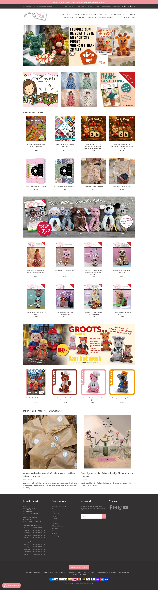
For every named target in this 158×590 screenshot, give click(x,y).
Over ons (55, 523)
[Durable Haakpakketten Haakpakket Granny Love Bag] (93, 171)
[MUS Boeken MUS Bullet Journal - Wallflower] (64, 171)
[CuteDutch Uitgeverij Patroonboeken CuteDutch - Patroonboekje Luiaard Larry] (122, 254)
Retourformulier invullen (79, 567)
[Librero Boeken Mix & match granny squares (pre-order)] (64, 128)
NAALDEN (130, 14)
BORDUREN (67, 17)
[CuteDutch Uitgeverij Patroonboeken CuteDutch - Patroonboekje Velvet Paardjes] (64, 296)
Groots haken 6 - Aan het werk (36, 398)
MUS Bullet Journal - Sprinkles (36, 186)
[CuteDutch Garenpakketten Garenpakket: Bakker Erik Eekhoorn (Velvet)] (64, 382)
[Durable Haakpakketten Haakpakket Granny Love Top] (122, 171)
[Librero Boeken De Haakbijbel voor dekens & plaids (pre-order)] (36, 128)
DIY (118, 17)
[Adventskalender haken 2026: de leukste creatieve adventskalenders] (50, 442)
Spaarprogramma (57, 531)
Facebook (72, 6)
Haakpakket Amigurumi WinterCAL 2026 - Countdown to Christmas (122, 146)
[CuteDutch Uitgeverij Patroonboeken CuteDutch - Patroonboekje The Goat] (36, 296)
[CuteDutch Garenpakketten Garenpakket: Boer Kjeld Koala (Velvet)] (122, 382)
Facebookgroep (81, 6)
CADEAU (124, 17)
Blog (66, 6)
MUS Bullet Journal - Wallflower (64, 186)
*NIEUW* (61, 14)
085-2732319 (29, 512)
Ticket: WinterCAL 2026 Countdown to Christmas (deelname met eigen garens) (93, 146)
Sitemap (54, 533)
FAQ (53, 521)
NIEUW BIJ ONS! (33, 112)
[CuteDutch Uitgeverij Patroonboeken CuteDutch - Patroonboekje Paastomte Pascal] (93, 296)
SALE (133, 17)
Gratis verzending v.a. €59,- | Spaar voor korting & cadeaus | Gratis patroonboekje (79, 2)
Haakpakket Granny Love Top (122, 186)
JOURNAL (91, 17)
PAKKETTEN (102, 14)
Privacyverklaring (57, 526)
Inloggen (97, 6)
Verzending (55, 536)
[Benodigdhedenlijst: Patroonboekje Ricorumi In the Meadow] (108, 442)
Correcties (55, 516)
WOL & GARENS (72, 14)
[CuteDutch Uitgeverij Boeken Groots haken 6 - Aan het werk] (36, 382)
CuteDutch (70, 583)
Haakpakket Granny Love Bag (93, 186)
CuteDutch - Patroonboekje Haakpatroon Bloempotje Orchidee (93, 272)
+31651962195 (34, 514)
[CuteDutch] (35, 16)
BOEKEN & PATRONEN (88, 14)
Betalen (54, 509)
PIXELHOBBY (80, 17)
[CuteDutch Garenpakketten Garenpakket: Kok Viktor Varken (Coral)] (93, 382)
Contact (90, 6)
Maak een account (107, 6)
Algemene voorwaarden (59, 506)
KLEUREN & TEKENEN (105, 17)
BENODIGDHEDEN (117, 14)
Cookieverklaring (57, 514)
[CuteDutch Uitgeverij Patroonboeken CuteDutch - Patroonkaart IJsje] (64, 254)
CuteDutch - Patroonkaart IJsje (65, 270)
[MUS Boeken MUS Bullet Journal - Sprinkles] (36, 171)
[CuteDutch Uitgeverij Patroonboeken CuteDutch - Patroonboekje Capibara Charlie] (122, 296)
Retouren (55, 528)
